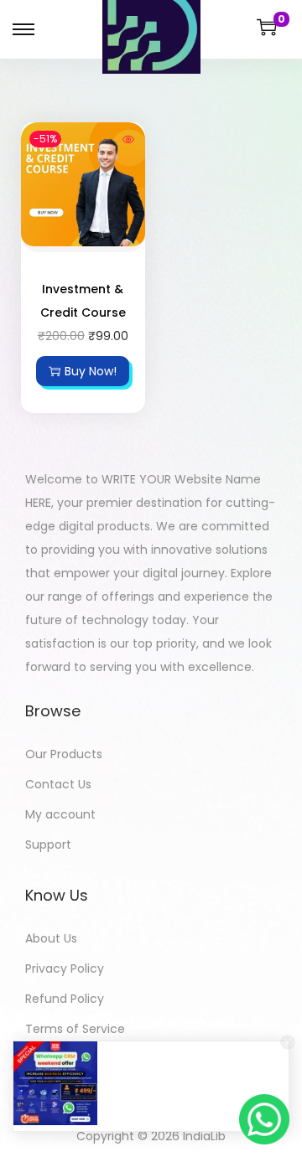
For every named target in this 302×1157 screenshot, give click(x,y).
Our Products (63, 754)
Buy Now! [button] (91, 371)
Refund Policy (64, 998)
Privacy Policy (64, 968)
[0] (267, 27)
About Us (51, 938)
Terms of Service (75, 1028)
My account (60, 814)
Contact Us (58, 784)
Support (48, 844)
